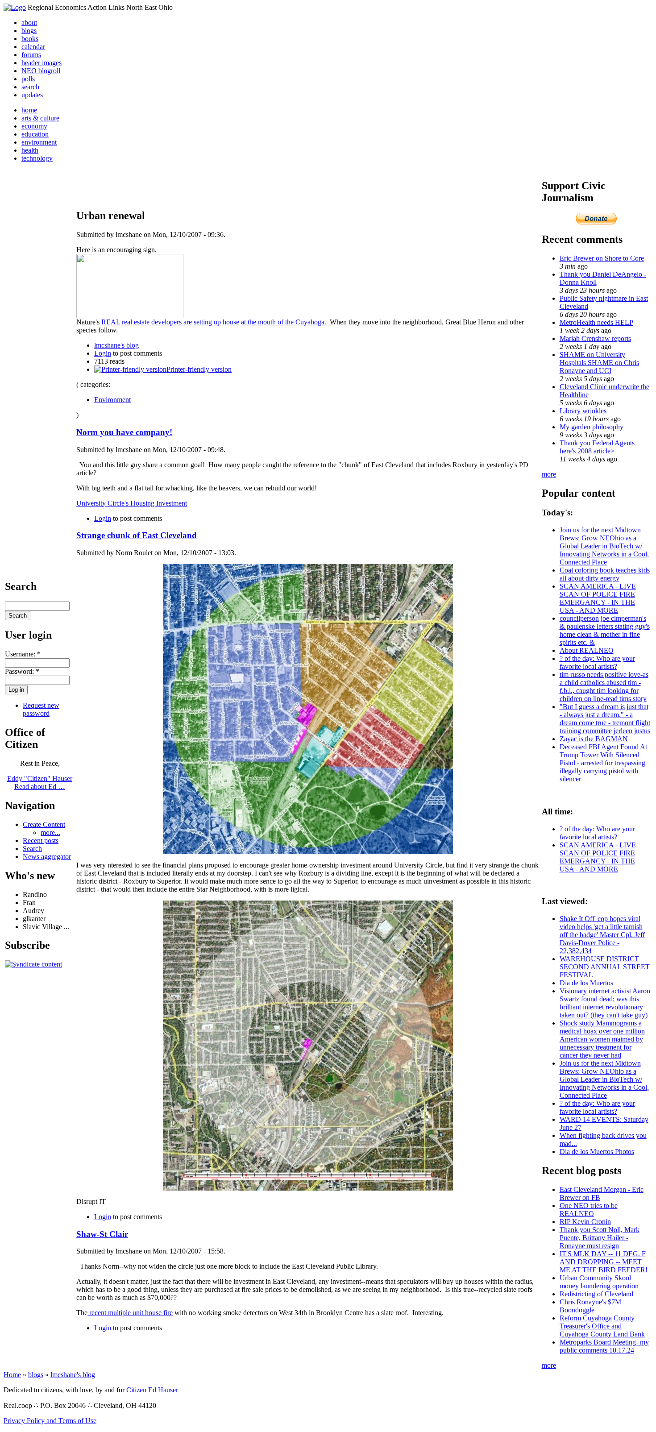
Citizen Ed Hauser (152, 1390)
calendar (33, 46)
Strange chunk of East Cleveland (136, 535)
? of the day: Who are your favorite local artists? (597, 662)
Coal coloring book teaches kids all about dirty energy (605, 574)
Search (32, 848)
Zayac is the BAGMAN (594, 739)
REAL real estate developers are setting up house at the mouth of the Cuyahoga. (214, 322)
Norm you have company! (124, 432)
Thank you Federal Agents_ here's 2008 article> (599, 447)
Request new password (41, 709)
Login (102, 353)
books (29, 38)
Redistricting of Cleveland (596, 1294)
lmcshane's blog (116, 345)
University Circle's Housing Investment (131, 503)
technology (37, 158)
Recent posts (40, 840)
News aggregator (47, 856)
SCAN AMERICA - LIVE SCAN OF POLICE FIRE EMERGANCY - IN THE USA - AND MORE (598, 598)
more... (50, 832)
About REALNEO (587, 650)
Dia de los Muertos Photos (597, 1151)
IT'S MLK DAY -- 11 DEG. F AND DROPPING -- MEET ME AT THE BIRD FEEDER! (604, 1262)
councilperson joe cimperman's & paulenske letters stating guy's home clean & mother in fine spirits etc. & (605, 630)
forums (31, 54)
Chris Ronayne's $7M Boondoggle (590, 1306)
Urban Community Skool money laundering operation (599, 1282)
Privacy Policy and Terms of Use (50, 1420)
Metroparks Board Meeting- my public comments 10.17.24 (604, 1346)
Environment (112, 399)
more (549, 474)
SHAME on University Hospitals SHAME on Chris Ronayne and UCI (599, 362)
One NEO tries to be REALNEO (589, 1209)
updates (32, 95)
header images (41, 62)
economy (34, 126)
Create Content (44, 824)
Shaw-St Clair (102, 1234)
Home (12, 1374)
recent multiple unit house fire (130, 1312)
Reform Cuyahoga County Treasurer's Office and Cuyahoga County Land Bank (602, 1326)
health (29, 150)
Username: (23, 654)
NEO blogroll (40, 71)
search (30, 87)
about (29, 22)
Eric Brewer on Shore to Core (602, 258)
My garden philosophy (591, 427)
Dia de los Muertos (586, 983)
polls (28, 79)
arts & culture (40, 118)
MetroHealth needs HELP (596, 322)
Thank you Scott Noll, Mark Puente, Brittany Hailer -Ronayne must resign (599, 1237)
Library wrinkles (583, 411)
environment (39, 142)
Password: (22, 671)
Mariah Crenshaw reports (595, 338)
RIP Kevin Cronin (585, 1221)
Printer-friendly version (199, 369)
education (35, 134)
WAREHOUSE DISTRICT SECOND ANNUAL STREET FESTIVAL (605, 967)
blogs (29, 30)
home (29, 110)
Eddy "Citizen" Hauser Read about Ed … (39, 782)
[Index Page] (15, 7)
